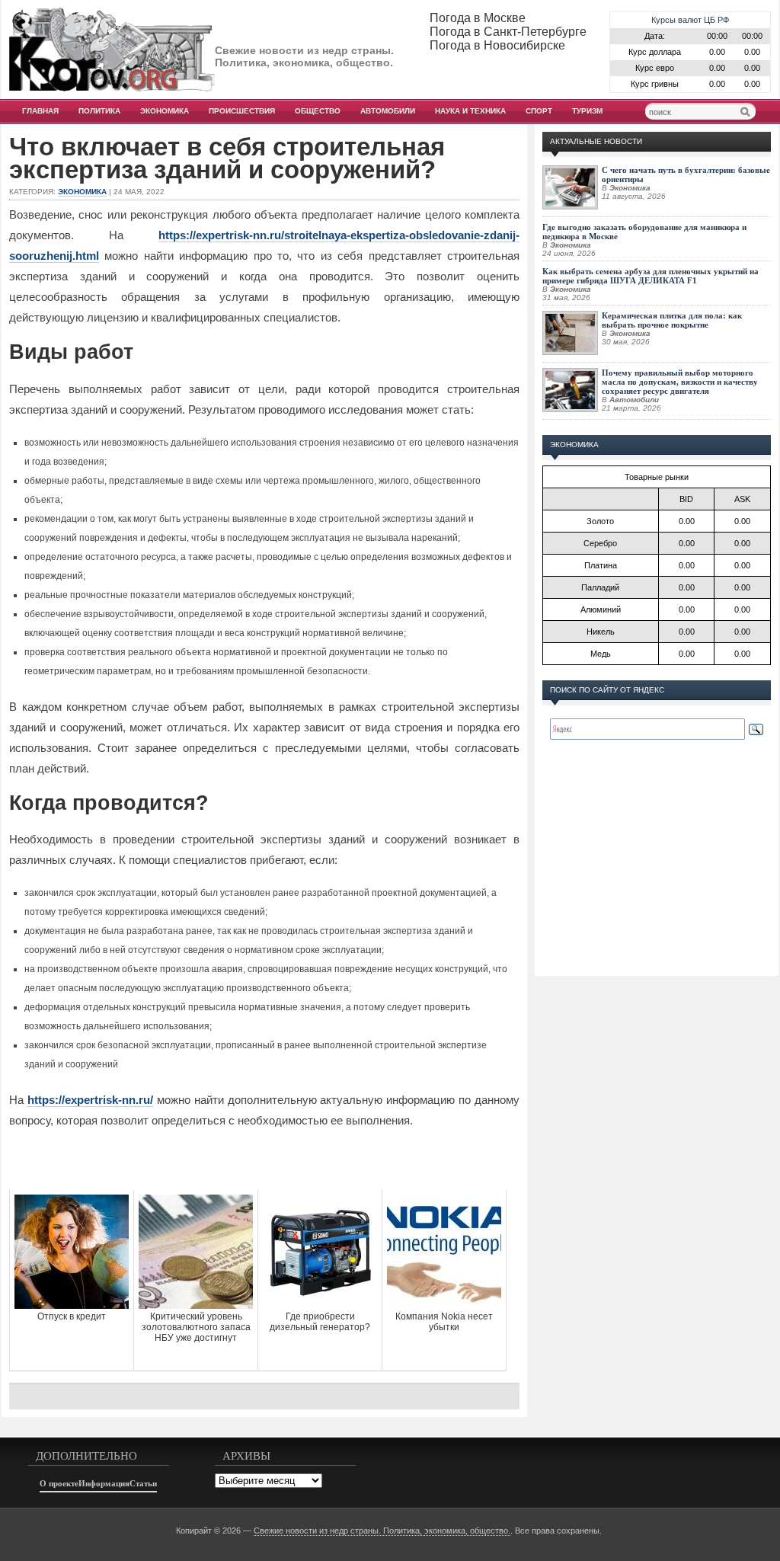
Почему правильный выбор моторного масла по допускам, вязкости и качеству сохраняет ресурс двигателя (680, 381)
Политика (99, 111)
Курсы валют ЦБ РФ (690, 19)
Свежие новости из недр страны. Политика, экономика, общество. (382, 1530)
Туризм (587, 111)
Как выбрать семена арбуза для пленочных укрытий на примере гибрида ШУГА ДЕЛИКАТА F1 (650, 276)
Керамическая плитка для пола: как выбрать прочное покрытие (672, 320)
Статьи (143, 1483)
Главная (40, 111)
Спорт (539, 111)
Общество (317, 111)
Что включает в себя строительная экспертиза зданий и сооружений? (227, 158)
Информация (103, 1483)
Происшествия (242, 111)
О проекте (59, 1483)
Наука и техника (470, 111)
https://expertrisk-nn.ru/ (90, 1099)
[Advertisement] (264, 1159)
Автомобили (387, 111)
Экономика (164, 111)
